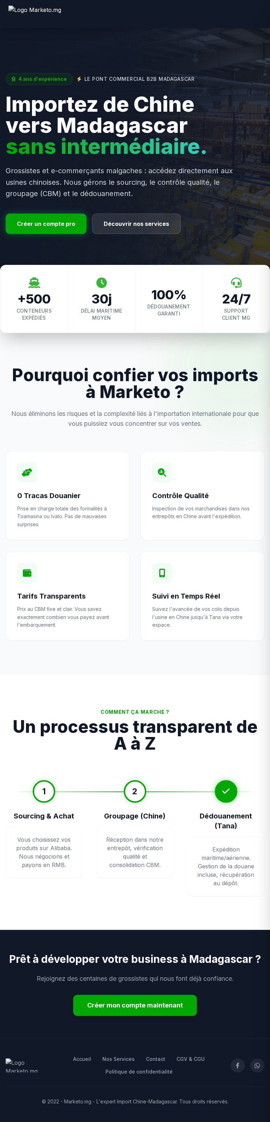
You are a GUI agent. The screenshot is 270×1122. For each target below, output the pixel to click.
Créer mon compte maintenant (135, 1005)
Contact (155, 1059)
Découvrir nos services (136, 223)
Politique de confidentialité (139, 1072)
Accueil (82, 1059)
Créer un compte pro (46, 223)
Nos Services (118, 1059)
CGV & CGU (190, 1059)
